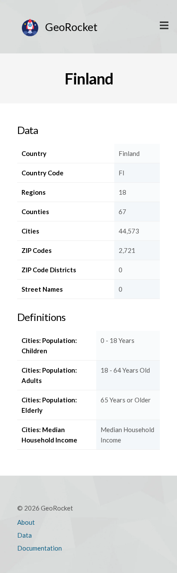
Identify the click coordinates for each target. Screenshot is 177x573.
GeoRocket (71, 26)
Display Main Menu (164, 26)
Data (24, 535)
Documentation (39, 548)
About (26, 522)
